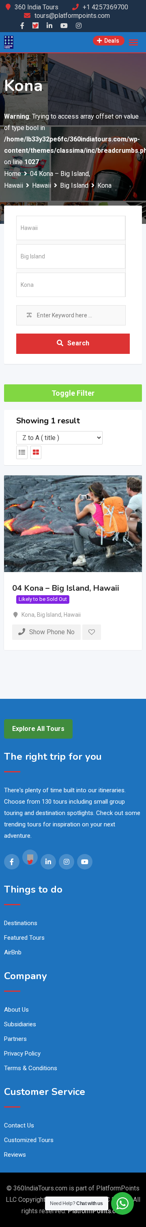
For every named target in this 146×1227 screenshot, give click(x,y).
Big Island (49, 614)
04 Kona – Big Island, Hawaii (65, 588)
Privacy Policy (22, 1053)
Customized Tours (29, 1140)
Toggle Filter (73, 393)
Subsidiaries (20, 1024)
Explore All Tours (38, 729)
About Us (16, 1009)
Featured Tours (24, 937)
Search (78, 343)
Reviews (15, 1154)
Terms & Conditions (30, 1068)
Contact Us (19, 1125)
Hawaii (72, 614)
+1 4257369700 (105, 7)
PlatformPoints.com (96, 1211)
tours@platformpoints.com (72, 16)
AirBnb (12, 952)
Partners (15, 1039)
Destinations (20, 923)
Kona (27, 614)
